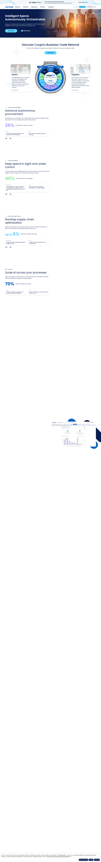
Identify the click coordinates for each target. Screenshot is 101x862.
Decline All (96, 859)
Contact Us (90, 6)
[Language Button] (95, 7)
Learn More (11, 31)
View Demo (82, 6)
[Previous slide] (6, 139)
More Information (83, 859)
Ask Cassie (75, 6)
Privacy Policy (62, 855)
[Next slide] (10, 139)
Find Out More (81, 2)
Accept (91, 859)
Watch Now (26, 31)
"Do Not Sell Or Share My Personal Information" (58, 856)
